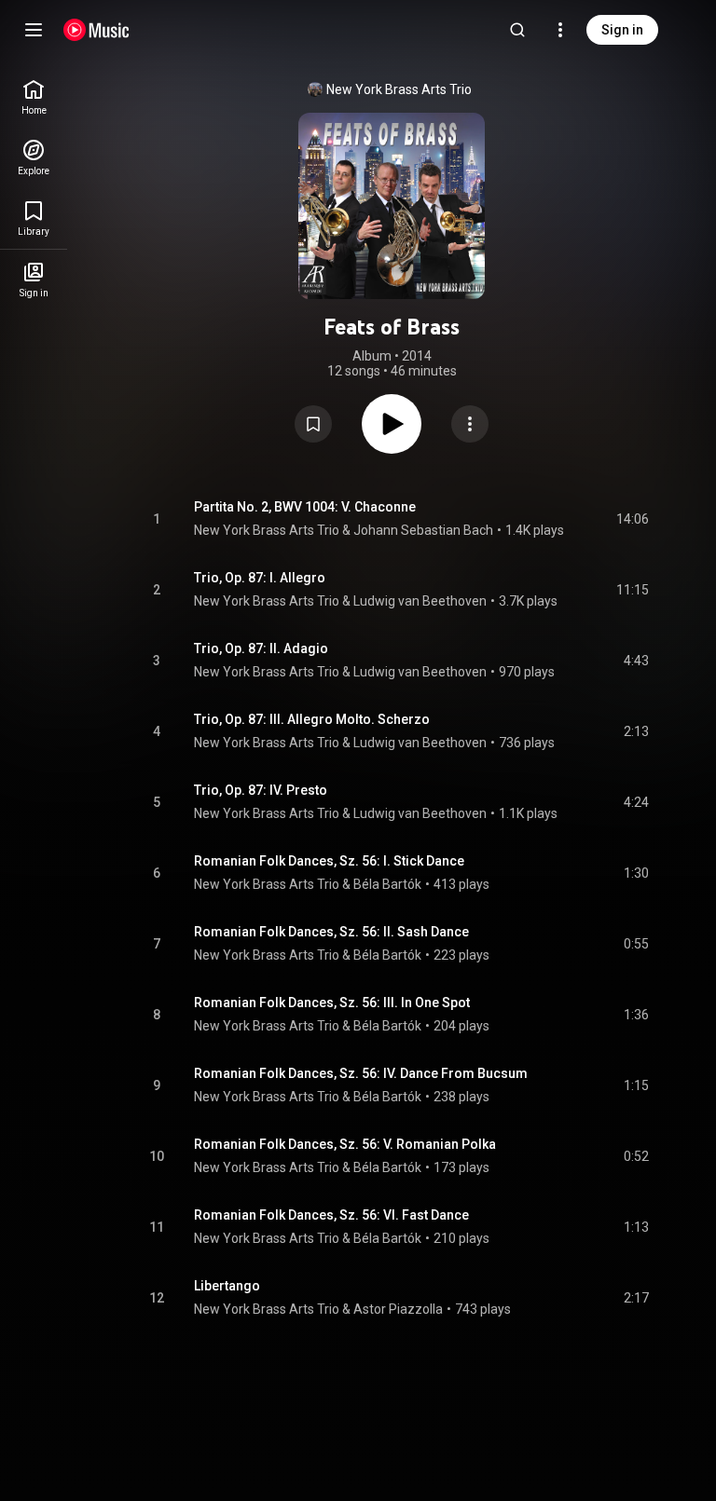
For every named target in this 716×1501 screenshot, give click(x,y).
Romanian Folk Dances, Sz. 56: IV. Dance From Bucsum (361, 1073)
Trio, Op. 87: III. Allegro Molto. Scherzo (312, 719)
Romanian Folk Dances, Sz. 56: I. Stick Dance (329, 860)
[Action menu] (470, 424)
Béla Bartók (387, 884)
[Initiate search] (517, 30)
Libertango (227, 1285)
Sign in (622, 29)
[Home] (96, 30)
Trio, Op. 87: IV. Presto (260, 790)
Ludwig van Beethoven (420, 601)
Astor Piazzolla (398, 1309)
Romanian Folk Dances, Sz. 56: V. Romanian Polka (345, 1144)
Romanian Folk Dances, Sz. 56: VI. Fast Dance (331, 1215)
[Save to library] (313, 424)
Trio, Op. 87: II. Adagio (261, 648)
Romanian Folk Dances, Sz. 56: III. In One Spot (332, 1002)
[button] (313, 424)
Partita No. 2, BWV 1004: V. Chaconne (305, 506)
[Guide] (33, 30)
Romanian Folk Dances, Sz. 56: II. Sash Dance (331, 931)
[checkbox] (636, 519)
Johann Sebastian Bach (423, 530)
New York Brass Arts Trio (399, 89)
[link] (33, 97)
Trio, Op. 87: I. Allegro (259, 577)
